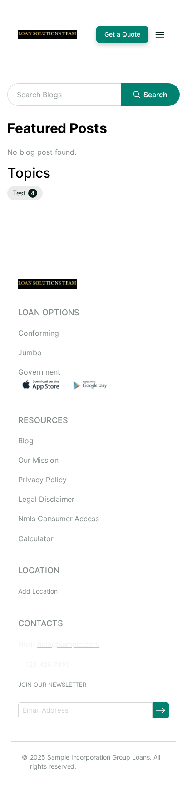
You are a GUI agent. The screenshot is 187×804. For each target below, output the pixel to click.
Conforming (38, 333)
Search (155, 94)
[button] (25, 193)
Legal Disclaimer (46, 499)
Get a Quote (122, 34)
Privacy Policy (42, 480)
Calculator (36, 538)
